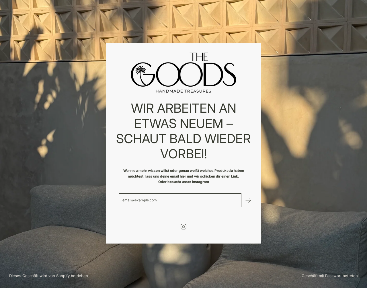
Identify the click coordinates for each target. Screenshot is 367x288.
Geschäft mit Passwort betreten (330, 275)
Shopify (63, 275)
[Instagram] (183, 226)
